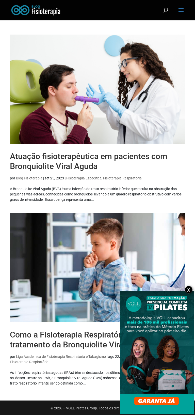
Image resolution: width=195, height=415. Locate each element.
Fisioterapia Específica (84, 178)
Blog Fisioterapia (29, 178)
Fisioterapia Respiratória (122, 178)
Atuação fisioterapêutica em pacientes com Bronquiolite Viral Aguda (88, 161)
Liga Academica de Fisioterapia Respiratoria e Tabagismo (61, 357)
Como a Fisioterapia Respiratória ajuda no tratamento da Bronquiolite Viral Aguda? (85, 339)
